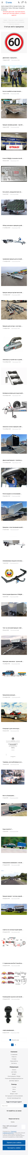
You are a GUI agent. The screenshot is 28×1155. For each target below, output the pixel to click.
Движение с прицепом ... (10, 57)
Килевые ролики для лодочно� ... (13, 393)
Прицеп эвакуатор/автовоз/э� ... (13, 292)
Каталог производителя (14, 1098)
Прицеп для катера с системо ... (12, 326)
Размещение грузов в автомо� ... (13, 997)
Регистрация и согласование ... (12, 493)
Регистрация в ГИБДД (14, 1076)
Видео (14, 1091)
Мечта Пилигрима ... (9, 795)
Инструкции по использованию (14, 1096)
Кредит (14, 1074)
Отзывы (14, 1059)
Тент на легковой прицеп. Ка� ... (13, 628)
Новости (14, 1056)
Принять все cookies (14, 1142)
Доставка (14, 1072)
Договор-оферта (14, 1080)
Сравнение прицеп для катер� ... (13, 259)
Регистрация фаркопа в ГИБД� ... (13, 594)
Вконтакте (9, 1114)
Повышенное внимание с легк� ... (13, 862)
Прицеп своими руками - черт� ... (13, 125)
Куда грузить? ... (8, 829)
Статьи (14, 1087)
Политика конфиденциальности (14, 1078)
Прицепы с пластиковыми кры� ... (13, 527)
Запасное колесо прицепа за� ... (13, 426)
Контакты (14, 1063)
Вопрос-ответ (14, 1093)
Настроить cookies (14, 1148)
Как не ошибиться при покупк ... (12, 91)
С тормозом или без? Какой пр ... (13, 963)
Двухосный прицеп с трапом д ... (13, 460)
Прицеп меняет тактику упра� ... (13, 896)
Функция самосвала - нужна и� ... (13, 661)
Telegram (13, 1114)
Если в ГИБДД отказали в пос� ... (13, 158)
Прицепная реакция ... (9, 695)
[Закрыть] (23, 1127)
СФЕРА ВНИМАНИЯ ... (9, 1030)
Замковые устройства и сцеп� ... (13, 359)
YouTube (17, 1114)
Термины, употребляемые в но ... (13, 762)
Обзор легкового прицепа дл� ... (13, 225)
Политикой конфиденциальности (9, 1132)
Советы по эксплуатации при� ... (13, 929)
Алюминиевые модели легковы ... (13, 561)
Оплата (14, 1069)
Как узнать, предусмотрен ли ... (12, 192)
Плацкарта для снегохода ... (11, 728)
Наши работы (14, 1061)
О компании (14, 1054)
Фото (14, 1089)
